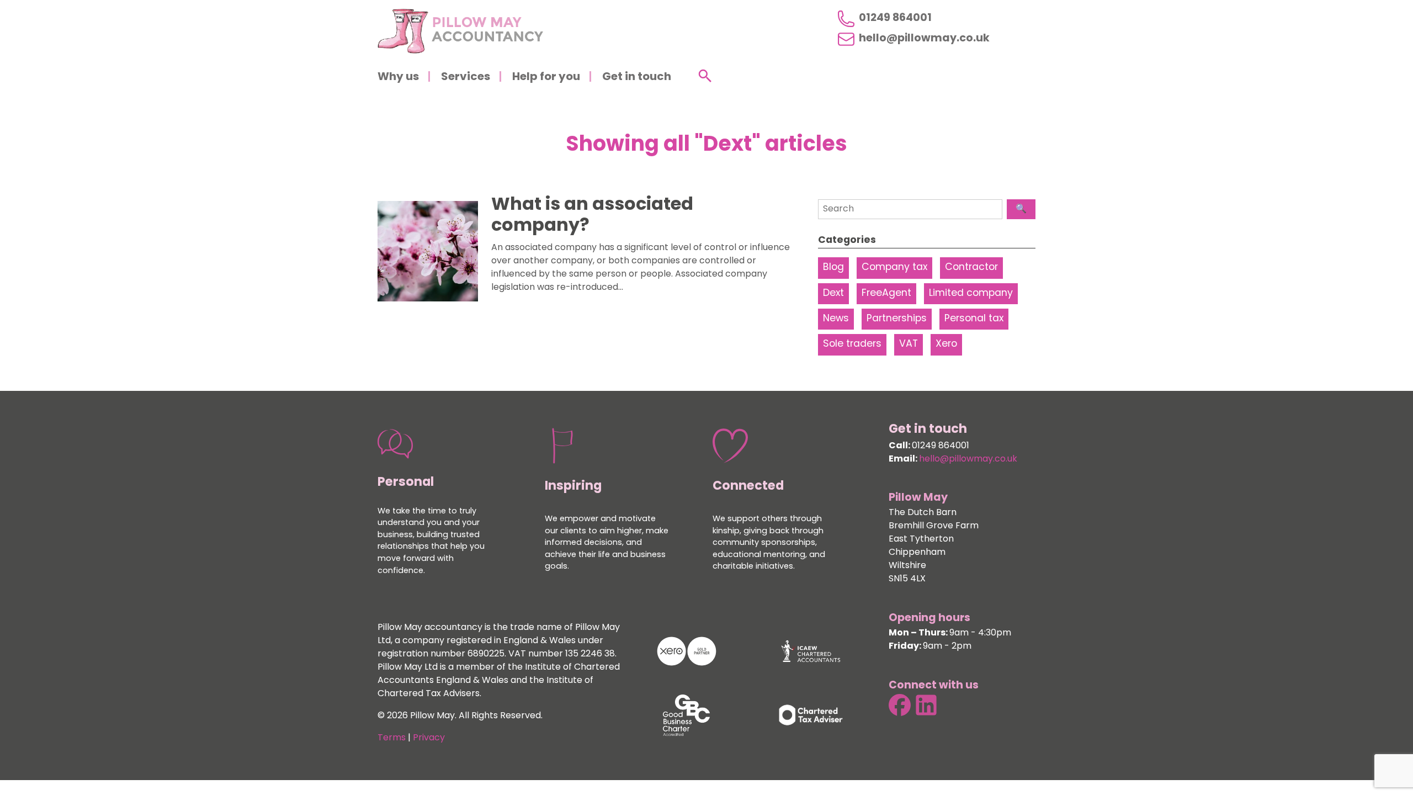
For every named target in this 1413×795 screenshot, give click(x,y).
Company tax (894, 267)
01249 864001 (895, 18)
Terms (392, 738)
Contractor (971, 267)
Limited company (971, 293)
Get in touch (636, 77)
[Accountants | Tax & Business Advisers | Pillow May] (460, 31)
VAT (908, 344)
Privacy (429, 738)
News (836, 319)
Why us (398, 77)
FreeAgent (886, 293)
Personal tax (973, 319)
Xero (946, 344)
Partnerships (897, 319)
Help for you (546, 77)
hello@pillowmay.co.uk (924, 39)
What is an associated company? (592, 215)
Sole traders (852, 344)
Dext (833, 293)
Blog (833, 267)
